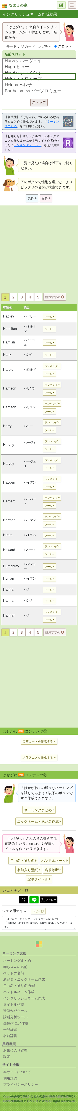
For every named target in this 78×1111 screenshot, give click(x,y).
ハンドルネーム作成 (18, 992)
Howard (9, 550)
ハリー (28, 426)
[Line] (34, 899)
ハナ (27, 589)
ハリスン (30, 407)
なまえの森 (18, 5)
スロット (65, 46)
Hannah (9, 615)
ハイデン (30, 482)
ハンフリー (30, 566)
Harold (8, 369)
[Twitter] (23, 899)
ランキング (51, 366)
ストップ (39, 102)
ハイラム (30, 535)
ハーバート (30, 501)
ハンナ (28, 600)
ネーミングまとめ (17, 960)
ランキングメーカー (27, 145)
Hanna (8, 589)
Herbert (9, 501)
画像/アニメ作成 (15, 1023)
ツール (48, 316)
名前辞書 (10, 1036)
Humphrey (11, 566)
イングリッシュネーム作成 (24, 998)
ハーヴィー (30, 445)
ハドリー (30, 316)
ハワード (30, 549)
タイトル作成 (13, 1004)
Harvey (8, 445)
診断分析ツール (15, 1017)
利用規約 (10, 1078)
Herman (9, 520)
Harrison (9, 388)
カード (30, 46)
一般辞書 (10, 1029)
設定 (6, 1056)
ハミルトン (30, 329)
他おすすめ (53, 297)
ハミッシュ (30, 342)
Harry (7, 426)
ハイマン (30, 578)
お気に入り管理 (15, 1050)
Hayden (9, 482)
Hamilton (10, 328)
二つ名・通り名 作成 (19, 986)
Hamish (9, 342)
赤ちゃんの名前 (15, 967)
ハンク (28, 354)
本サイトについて (17, 1072)
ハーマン (30, 520)
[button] (32, 198)
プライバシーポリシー (20, 1084)
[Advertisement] (39, 248)
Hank (7, 354)
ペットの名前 (13, 973)
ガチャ (46, 46)
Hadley (8, 316)
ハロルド (30, 369)
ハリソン (30, 388)
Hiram (7, 535)
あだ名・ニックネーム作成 (24, 979)
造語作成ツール (15, 1011)
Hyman (8, 578)
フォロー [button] (51, 899)
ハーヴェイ (30, 464)
